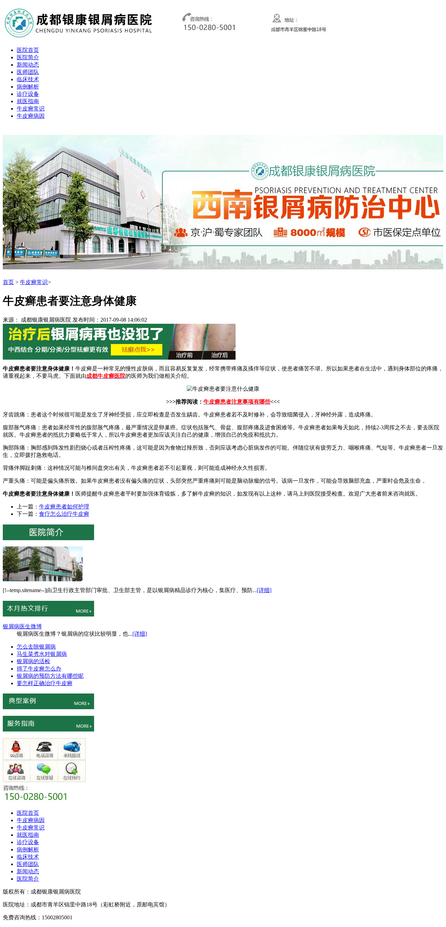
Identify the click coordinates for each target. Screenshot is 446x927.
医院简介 (28, 57)
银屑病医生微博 (22, 626)
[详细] (264, 590)
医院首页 (28, 50)
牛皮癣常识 (31, 109)
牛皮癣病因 (31, 116)
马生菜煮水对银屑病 (42, 654)
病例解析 (28, 87)
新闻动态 (28, 65)
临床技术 (28, 79)
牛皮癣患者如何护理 (64, 507)
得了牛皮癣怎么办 (39, 669)
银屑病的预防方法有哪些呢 (50, 676)
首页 (8, 282)
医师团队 (28, 72)
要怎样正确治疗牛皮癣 (44, 683)
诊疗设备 (28, 94)
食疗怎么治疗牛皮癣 (64, 514)
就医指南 (28, 101)
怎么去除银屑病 (36, 647)
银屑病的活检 (33, 661)
